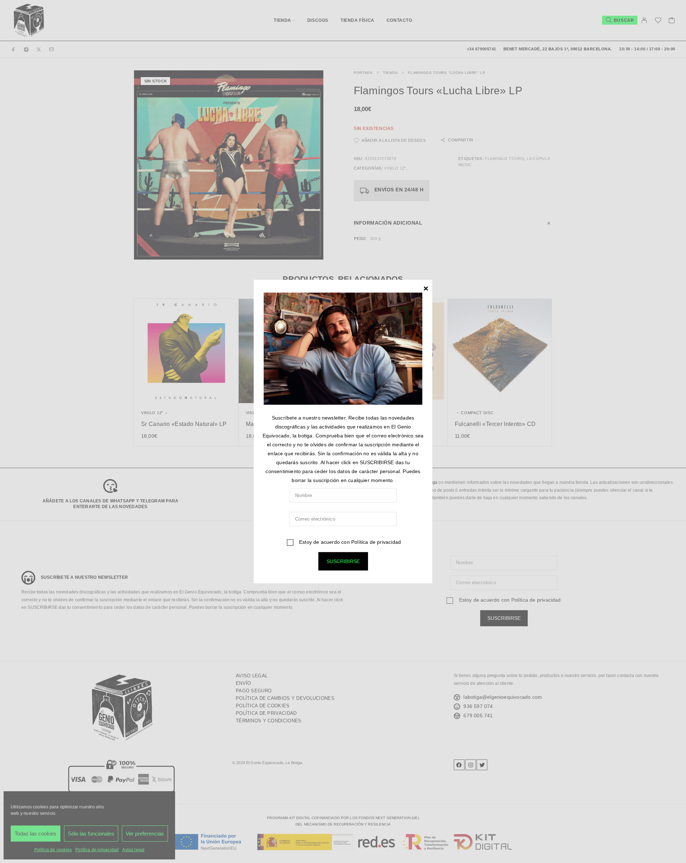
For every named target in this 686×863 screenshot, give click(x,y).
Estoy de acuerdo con (349, 542)
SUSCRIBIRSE (343, 561)
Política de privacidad (376, 542)
